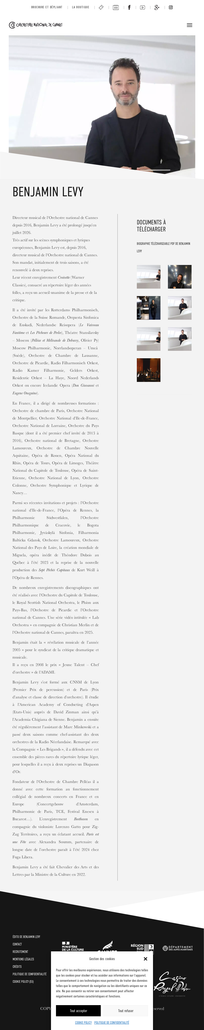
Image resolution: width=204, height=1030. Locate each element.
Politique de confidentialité (111, 1023)
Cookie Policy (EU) (23, 981)
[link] (73, 948)
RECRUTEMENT (20, 952)
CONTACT (17, 944)
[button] (145, 958)
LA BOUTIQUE (81, 7)
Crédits (17, 967)
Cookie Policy (83, 1023)
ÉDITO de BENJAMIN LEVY (26, 937)
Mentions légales (23, 959)
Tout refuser (125, 1011)
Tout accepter (78, 1011)
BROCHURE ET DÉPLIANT (47, 7)
